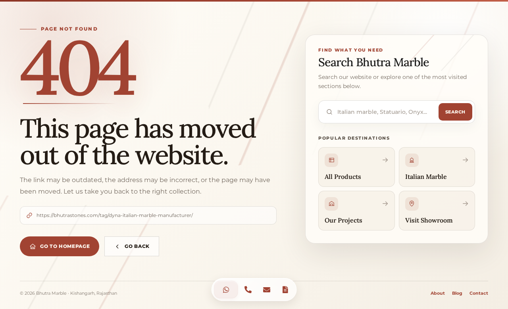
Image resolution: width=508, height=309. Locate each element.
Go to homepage (65, 246)
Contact (479, 293)
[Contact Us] (226, 289)
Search (455, 112)
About (438, 293)
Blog (457, 293)
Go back (137, 246)
